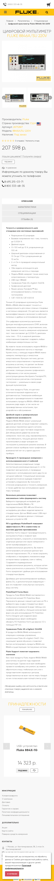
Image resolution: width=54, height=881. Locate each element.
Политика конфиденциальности (15, 812)
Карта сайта (7, 831)
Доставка (6, 802)
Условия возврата (10, 796)
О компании (7, 799)
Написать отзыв (32, 141)
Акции (4, 828)
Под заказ (22, 771)
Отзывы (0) (27, 219)
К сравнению (11, 168)
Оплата (5, 805)
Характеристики (27, 207)
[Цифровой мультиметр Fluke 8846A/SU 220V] (14, 98)
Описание (27, 201)
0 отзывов (19, 141)
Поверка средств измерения (15, 834)
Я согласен (12, 874)
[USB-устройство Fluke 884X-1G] (27, 730)
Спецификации (27, 213)
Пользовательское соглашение (15, 815)
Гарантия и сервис (10, 809)
